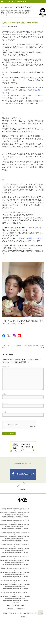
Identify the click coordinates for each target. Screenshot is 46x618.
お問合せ (23, 616)
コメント (5, 367)
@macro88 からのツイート (23, 463)
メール (4, 403)
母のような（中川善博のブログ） (16, 605)
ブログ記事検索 (19, 1)
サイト (4, 412)
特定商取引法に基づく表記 (28, 613)
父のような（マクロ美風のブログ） (17, 608)
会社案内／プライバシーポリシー (11, 613)
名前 (4, 394)
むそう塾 (16, 602)
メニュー (6, 1)
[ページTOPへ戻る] (40, 612)
